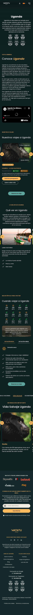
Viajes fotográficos (24, 559)
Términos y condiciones (22, 603)
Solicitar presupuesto (11, 178)
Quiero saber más (10, 182)
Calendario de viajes (8, 567)
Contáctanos (8, 564)
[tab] (17, 395)
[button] (19, 3)
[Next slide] (31, 154)
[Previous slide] (2, 154)
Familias (24, 556)
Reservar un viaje (16, 384)
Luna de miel (24, 562)
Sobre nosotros (8, 556)
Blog (8, 562)
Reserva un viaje (16, 193)
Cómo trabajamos (8, 559)
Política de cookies (9, 603)
